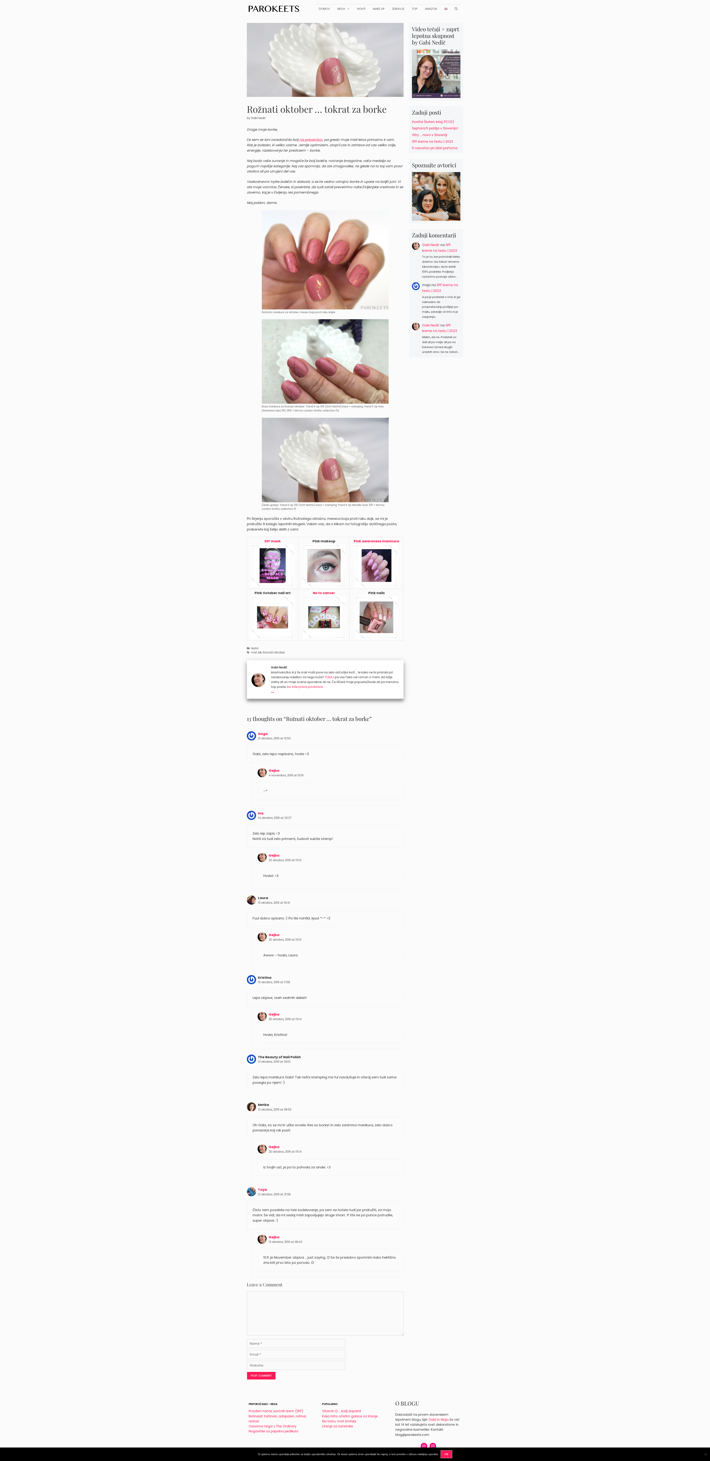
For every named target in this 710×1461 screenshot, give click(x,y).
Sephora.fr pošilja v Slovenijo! (435, 128)
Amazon (431, 9)
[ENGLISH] (446, 8)
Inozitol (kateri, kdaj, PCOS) (433, 122)
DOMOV (324, 9)
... (272, 691)
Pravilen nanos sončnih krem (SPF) (276, 1411)
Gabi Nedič (430, 245)
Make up (379, 9)
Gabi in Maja (439, 1419)
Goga (263, 733)
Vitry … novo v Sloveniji (429, 135)
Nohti (361, 9)
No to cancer (324, 593)
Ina (260, 813)
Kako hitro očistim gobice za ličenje (350, 1416)
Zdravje (398, 9)
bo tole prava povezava (305, 687)
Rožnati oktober (274, 652)
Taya (262, 1189)
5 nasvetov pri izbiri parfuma (434, 148)
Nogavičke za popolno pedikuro (273, 1431)
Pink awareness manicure (376, 541)
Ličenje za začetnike (337, 1426)
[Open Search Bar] (456, 8)
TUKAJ (329, 677)
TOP (414, 9)
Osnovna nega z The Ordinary (273, 1426)
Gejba (274, 770)
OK (446, 1454)
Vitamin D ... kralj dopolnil (341, 1411)
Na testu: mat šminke (339, 1421)
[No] (705, 1454)
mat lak (256, 652)
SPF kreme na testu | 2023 (432, 141)
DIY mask (273, 541)
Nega (341, 9)
